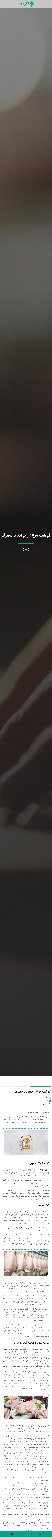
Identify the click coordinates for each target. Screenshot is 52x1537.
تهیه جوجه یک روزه (40, 1170)
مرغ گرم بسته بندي (14, 1228)
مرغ (45, 1514)
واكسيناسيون (10, 1183)
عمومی (45, 1104)
